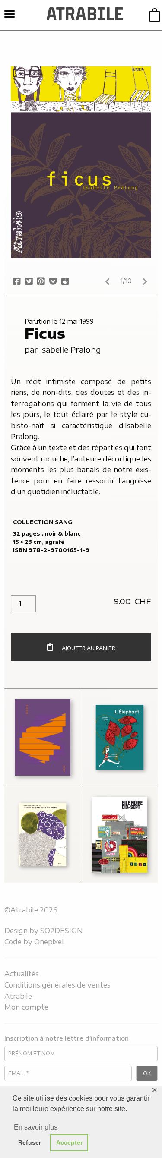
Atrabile (18, 996)
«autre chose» (28, 707)
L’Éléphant (112, 703)
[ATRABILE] (85, 15)
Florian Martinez (107, 864)
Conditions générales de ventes (57, 985)
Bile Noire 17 (116, 801)
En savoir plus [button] (35, 1127)
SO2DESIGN (61, 930)
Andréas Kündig (118, 823)
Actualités (21, 973)
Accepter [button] (69, 1142)
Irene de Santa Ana (38, 848)
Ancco (102, 819)
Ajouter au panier (88, 648)
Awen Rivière (37, 759)
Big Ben (129, 836)
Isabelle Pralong (70, 349)
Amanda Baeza (40, 738)
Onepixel (49, 941)
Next (144, 281)
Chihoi (101, 844)
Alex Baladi (113, 832)
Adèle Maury (37, 730)
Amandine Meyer (32, 750)
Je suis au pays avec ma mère (41, 809)
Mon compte (26, 1007)
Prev (107, 281)
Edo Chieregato (110, 848)
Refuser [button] (29, 1142)
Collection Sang (42, 522)
